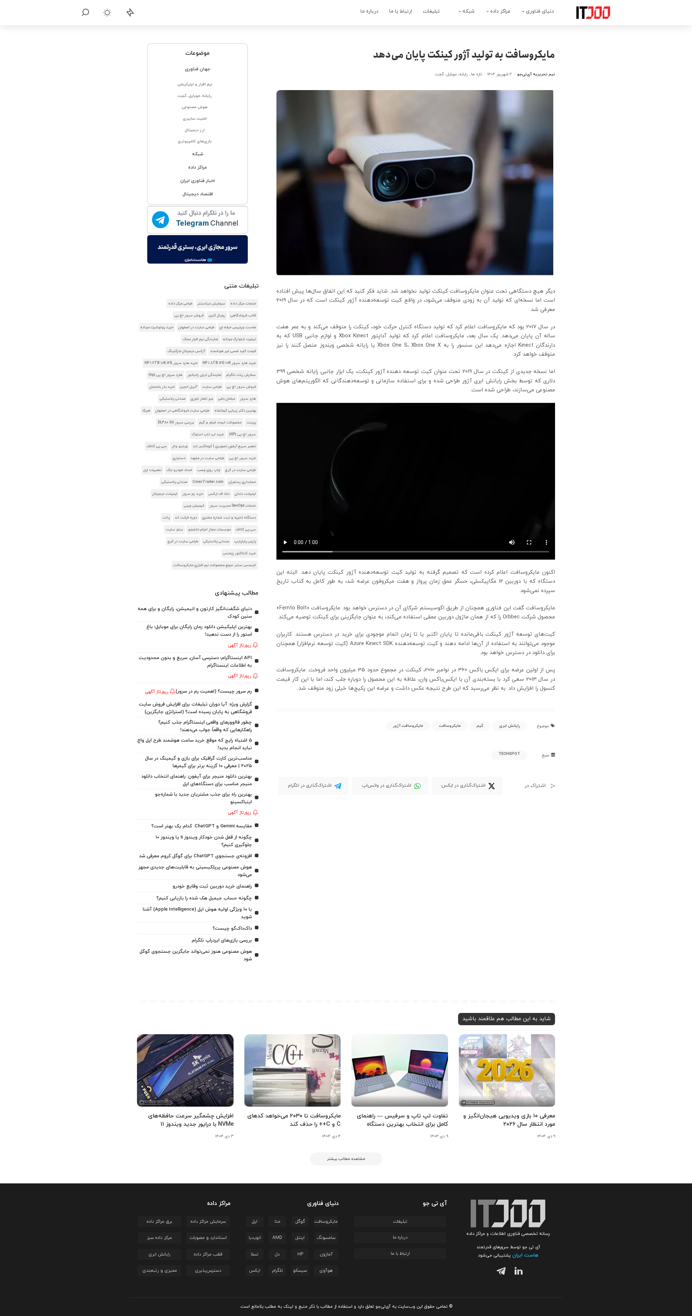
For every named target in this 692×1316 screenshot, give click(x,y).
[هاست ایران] (197, 249)
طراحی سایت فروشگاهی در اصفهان (182, 410)
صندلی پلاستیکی (173, 398)
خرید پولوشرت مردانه (157, 327)
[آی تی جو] (588, 12)
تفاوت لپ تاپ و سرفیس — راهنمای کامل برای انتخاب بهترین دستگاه (402, 1120)
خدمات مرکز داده (243, 303)
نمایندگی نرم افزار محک (200, 339)
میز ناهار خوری (202, 398)
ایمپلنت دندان (245, 494)
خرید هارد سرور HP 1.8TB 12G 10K (229, 363)
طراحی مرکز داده (180, 303)
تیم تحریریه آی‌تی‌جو (536, 74)
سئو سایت (174, 529)
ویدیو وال (180, 446)
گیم (479, 726)
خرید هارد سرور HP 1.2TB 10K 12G (171, 363)
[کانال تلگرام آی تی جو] (197, 220)
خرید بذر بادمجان (162, 387)
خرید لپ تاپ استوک (208, 434)
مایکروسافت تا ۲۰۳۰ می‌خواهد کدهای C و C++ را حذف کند (294, 1120)
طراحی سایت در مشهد (207, 458)
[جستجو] (85, 12)
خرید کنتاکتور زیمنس (239, 553)
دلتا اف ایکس (219, 494)
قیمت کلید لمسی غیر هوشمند (233, 351)
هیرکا (146, 410)
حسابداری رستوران (242, 482)
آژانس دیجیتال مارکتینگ (186, 351)
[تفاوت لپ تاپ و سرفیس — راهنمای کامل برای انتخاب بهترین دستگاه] (399, 1070)
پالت (166, 517)
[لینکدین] (517, 1272)
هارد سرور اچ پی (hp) (165, 375)
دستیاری (179, 458)
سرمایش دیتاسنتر (211, 303)
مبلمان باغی (226, 398)
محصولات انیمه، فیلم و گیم (220, 422)
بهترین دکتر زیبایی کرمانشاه (235, 410)
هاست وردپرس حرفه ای (237, 327)
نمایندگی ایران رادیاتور (204, 375)
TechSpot (509, 754)
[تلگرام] (499, 1272)
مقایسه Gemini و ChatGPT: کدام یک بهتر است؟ (201, 826)
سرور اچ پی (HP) (242, 434)
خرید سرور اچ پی (242, 458)
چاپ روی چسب (208, 470)
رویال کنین (217, 315)
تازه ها (476, 74)
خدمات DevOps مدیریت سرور (232, 505)
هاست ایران (525, 1255)
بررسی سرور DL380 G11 (176, 422)
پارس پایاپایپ (245, 541)
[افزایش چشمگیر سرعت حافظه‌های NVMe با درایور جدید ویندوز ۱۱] (185, 1070)
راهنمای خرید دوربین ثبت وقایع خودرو (212, 886)
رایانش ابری (509, 726)
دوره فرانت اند (186, 517)
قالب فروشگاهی (243, 315)
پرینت (251, 422)
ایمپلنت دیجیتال (164, 494)
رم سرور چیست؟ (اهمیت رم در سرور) (214, 691)
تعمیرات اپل (152, 470)
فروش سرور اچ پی (189, 315)
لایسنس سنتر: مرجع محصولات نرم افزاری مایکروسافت (214, 565)
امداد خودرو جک (179, 470)
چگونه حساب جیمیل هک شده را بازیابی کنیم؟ (204, 898)
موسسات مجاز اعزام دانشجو (209, 529)
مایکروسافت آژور (408, 726)
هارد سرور (248, 398)
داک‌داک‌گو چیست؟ (232, 928)
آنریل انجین (188, 387)
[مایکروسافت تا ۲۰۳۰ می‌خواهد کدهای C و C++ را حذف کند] (292, 1070)
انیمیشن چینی (194, 505)
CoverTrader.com (207, 482)
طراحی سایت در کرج (240, 470)
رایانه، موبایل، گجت (451, 74)
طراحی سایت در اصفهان (196, 327)
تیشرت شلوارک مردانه (239, 339)
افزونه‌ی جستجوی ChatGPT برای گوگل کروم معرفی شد (195, 856)
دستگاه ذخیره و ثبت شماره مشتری (229, 517)
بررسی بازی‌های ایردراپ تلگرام (222, 940)
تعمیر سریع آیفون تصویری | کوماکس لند (224, 446)
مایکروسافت (450, 726)
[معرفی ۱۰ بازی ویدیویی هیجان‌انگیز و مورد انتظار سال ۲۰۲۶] (507, 1070)
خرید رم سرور (192, 494)
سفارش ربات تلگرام (241, 375)
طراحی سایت (212, 387)
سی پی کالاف (157, 446)
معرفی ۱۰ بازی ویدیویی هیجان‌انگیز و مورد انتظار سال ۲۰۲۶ (509, 1120)
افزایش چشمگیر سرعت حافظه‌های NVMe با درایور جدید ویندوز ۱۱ (191, 1120)
